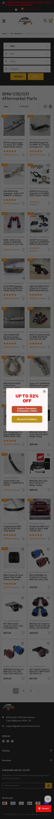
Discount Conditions (27, 419)
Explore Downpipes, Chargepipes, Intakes (27, 409)
